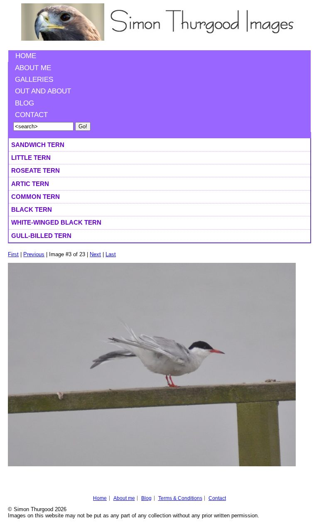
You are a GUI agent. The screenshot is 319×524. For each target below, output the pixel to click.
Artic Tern (30, 183)
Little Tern (31, 157)
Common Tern (35, 196)
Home (25, 56)
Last (111, 254)
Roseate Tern (35, 170)
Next (95, 254)
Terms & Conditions (180, 498)
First (13, 254)
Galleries (34, 79)
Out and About (43, 91)
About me (33, 68)
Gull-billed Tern (41, 235)
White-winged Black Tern (56, 222)
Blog (24, 103)
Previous (33, 254)
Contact (31, 115)
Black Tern (31, 209)
